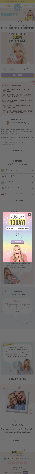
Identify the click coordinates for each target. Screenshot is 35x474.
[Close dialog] (29, 214)
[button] (17, 242)
